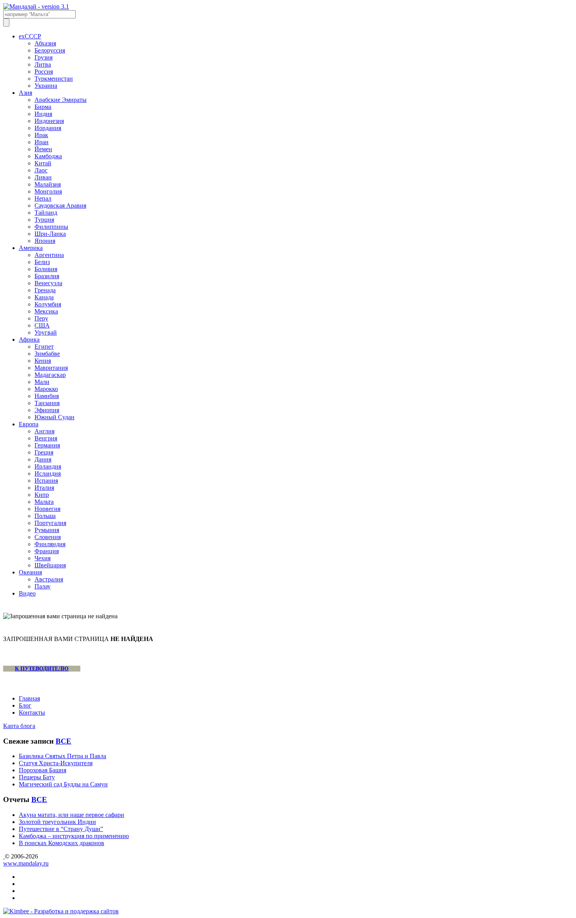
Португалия (50, 523)
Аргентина (49, 255)
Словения (47, 537)
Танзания (47, 403)
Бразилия (46, 276)
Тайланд (45, 212)
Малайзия (47, 184)
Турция (44, 219)
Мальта (44, 501)
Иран (41, 142)
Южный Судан (54, 417)
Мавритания (51, 367)
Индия (43, 113)
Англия (44, 431)
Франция (46, 551)
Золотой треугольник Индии (57, 821)
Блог (25, 705)
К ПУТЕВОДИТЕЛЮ (42, 669)
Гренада (45, 290)
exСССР (30, 36)
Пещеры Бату (37, 777)
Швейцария (50, 565)
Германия (47, 445)
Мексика (46, 311)
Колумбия (47, 304)
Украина (45, 85)
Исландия (47, 473)
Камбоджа (48, 156)
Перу (41, 318)
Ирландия (47, 466)
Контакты (32, 712)
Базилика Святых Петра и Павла (62, 756)
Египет (44, 346)
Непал (42, 198)
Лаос (40, 170)
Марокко (46, 389)
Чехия (42, 558)
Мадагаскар (50, 374)
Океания (30, 572)
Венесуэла (48, 283)
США (42, 325)
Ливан (43, 177)
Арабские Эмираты (60, 99)
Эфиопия (46, 410)
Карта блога (19, 725)
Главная (29, 698)
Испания (46, 480)
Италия (44, 487)
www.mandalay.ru (26, 863)
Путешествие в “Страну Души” (61, 829)
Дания (42, 459)
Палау (42, 586)
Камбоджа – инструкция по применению (74, 836)
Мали (41, 381)
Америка (31, 247)
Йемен (43, 149)
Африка (29, 339)
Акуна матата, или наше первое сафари (71, 814)
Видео (27, 593)
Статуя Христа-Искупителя (55, 763)
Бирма (42, 106)
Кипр (41, 494)
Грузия (43, 57)
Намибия (46, 396)
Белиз (42, 262)
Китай (42, 163)
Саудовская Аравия (60, 205)
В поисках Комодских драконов (61, 843)
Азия (25, 92)
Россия (43, 71)
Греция (43, 452)
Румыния (46, 530)
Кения (42, 360)
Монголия (48, 191)
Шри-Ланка (50, 233)
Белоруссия (49, 50)
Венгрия (45, 438)
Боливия (45, 269)
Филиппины (51, 226)
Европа (28, 424)
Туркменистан (53, 78)
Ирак (41, 135)
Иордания (47, 128)
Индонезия (49, 121)
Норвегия (47, 508)
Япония (44, 240)
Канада (44, 297)
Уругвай (45, 332)
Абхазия (45, 43)
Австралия (48, 579)
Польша (45, 515)
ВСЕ (63, 741)
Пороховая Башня (42, 770)
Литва (42, 64)
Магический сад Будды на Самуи (63, 784)
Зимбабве (47, 353)
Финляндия (49, 544)
